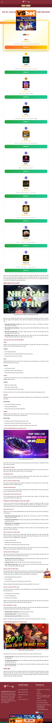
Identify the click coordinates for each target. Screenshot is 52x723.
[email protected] (44, 702)
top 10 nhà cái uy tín (34, 278)
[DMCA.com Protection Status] (40, 712)
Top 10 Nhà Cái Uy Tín (6, 691)
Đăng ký (26, 47)
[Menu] (2, 2)
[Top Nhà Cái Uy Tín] (26, 2)
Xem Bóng (28, 5)
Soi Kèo (23, 5)
